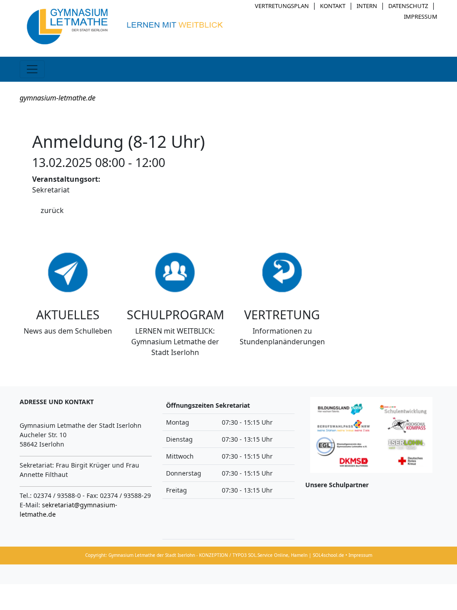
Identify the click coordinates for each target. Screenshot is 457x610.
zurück (52, 210)
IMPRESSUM (420, 17)
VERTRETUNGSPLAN (282, 6)
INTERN (367, 6)
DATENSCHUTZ (408, 6)
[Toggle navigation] (32, 69)
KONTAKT (332, 6)
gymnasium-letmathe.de (58, 98)
